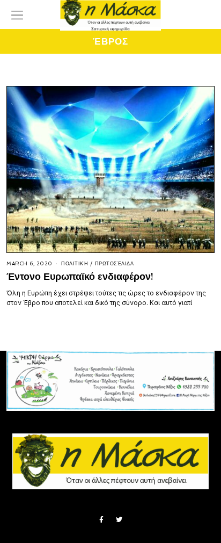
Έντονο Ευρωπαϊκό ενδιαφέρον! (79, 276)
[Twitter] (119, 520)
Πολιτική (74, 263)
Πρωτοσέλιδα (114, 263)
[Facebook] (101, 520)
